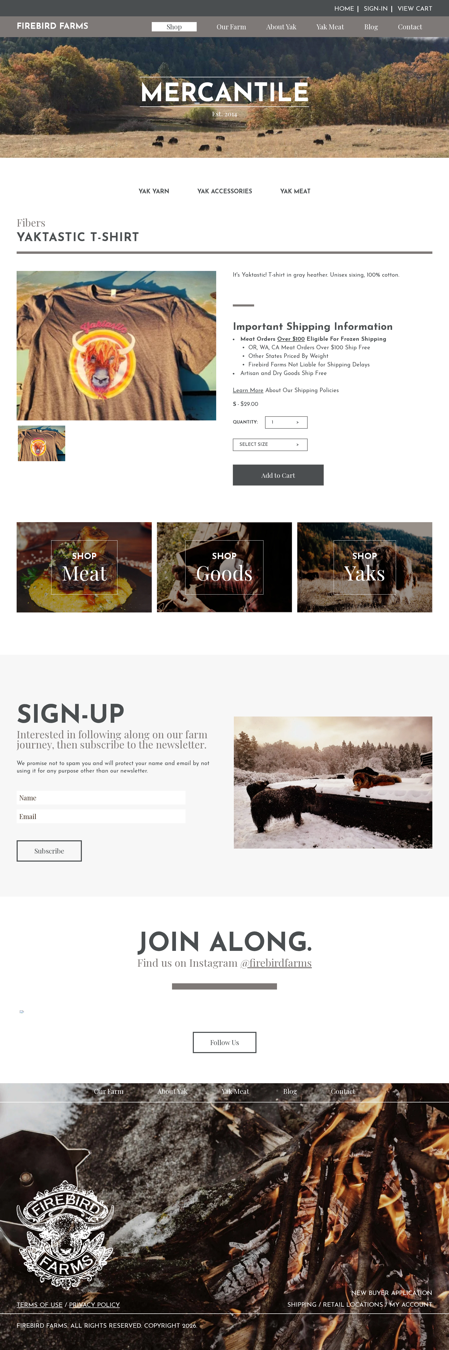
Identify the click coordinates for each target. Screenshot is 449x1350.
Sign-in (376, 9)
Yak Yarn (153, 192)
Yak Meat (330, 26)
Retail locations (353, 1305)
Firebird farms (52, 26)
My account (410, 1305)
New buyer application (391, 1293)
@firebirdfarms (276, 962)
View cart (415, 9)
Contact (410, 26)
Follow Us (224, 1042)
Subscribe (49, 850)
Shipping (301, 1305)
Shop (174, 26)
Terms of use (40, 1305)
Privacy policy (94, 1305)
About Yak (281, 26)
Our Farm (231, 26)
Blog (371, 26)
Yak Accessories (224, 192)
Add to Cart (278, 475)
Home (344, 9)
